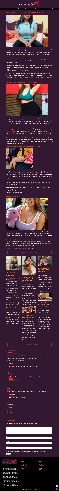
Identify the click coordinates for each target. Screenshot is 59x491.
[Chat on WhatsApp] (57, 486)
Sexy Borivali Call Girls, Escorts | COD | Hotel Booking (44, 304)
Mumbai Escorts (22, 8)
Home (4, 8)
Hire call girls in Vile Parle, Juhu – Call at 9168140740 (44, 269)
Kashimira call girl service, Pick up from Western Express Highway (28, 280)
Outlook (40, 469)
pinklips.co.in (27, 489)
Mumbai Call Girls (35, 8)
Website (8, 446)
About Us (41, 461)
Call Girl (40, 464)
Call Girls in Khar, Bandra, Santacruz (28, 316)
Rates (46, 8)
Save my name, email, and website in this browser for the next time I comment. (26, 451)
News (40, 468)
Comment (8, 426)
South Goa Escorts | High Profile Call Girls (13, 303)
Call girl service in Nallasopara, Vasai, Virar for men (12, 274)
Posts (12, 8)
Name (8, 436)
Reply (9, 361)
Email (7, 441)
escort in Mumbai (48, 125)
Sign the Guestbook (33, 489)
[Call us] (57, 488)
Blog (40, 462)
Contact (54, 8)
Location (40, 465)
